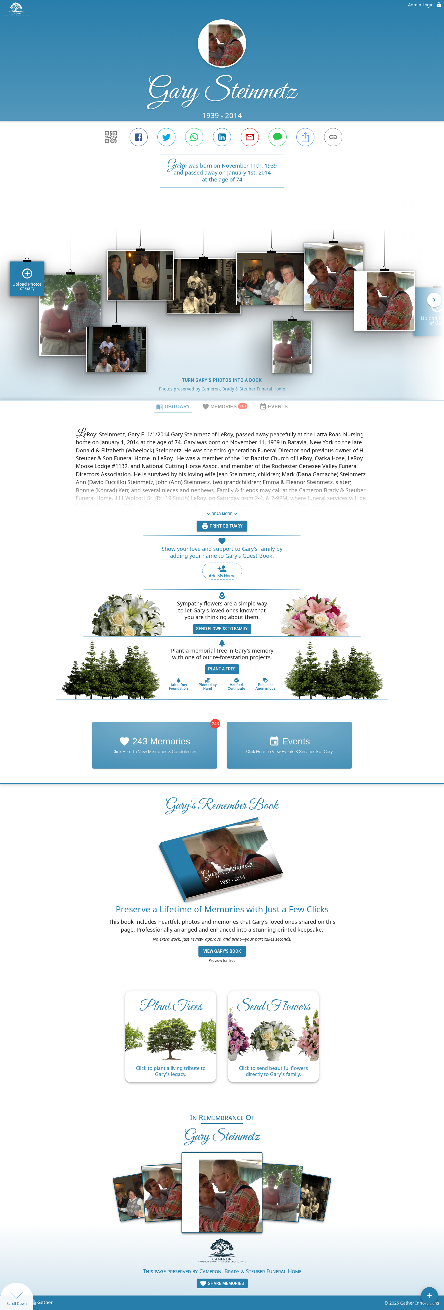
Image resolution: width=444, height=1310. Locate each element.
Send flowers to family (222, 628)
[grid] (222, 304)
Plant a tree (222, 668)
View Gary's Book (222, 951)
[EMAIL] (250, 137)
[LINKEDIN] (222, 137)
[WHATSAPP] (194, 137)
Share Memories (225, 1283)
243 (215, 723)
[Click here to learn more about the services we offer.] (222, 1252)
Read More (222, 514)
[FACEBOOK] (139, 137)
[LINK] (333, 137)
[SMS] (278, 137)
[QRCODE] (111, 137)
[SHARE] (305, 137)
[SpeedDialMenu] (429, 1295)
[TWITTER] (166, 137)
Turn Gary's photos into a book (222, 380)
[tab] (173, 406)
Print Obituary (226, 526)
